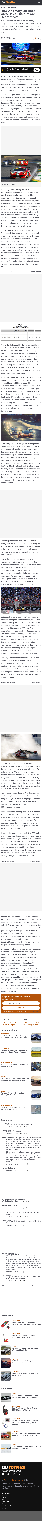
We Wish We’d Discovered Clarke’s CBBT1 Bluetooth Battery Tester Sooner (25, 1422)
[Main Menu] (39, 3)
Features (4, 1034)
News (3, 1077)
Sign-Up (4, 1508)
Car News (11, 7)
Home (3, 7)
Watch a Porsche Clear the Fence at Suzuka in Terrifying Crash (14, 1108)
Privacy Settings (6, 1505)
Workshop (16, 1321)
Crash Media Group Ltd (13, 1480)
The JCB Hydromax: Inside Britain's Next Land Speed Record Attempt (14, 1051)
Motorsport (6, 1062)
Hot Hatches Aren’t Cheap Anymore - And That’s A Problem (25, 1362)
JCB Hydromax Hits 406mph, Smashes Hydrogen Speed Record (26, 1447)
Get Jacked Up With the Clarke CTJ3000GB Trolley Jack (23, 1336)
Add (36, 70)
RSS (3, 1503)
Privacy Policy (34, 1011)
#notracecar (17, 1131)
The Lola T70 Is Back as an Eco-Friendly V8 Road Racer (12, 1094)
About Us (4, 1495)
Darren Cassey (5, 37)
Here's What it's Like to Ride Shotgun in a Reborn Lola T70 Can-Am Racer (14, 1037)
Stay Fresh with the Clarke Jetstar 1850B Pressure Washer (24, 1409)
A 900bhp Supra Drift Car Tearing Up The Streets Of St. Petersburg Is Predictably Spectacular (31, 1024)
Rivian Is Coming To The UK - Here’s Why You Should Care (25, 1349)
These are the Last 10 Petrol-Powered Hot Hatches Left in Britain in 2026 (26, 1434)
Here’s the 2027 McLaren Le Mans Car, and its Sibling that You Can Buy (15, 1079)
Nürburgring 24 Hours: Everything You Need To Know (15, 1065)
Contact (4, 1497)
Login (3, 1506)
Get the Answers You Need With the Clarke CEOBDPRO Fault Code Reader (26, 1323)
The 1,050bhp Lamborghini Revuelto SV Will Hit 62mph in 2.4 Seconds (25, 1396)
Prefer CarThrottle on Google (17, 69)
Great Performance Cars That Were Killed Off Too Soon (25, 1374)
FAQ (3, 1499)
